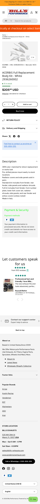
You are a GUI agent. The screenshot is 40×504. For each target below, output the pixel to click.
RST (3, 402)
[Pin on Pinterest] (18, 136)
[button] (36, 12)
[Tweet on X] (10, 136)
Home (4, 35)
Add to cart (27, 104)
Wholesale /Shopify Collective (19, 366)
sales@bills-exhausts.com (13, 450)
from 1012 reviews (19, 270)
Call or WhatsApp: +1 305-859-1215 (18, 461)
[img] (20, 267)
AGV (4, 411)
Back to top (20, 330)
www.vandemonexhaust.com (13, 455)
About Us (11, 359)
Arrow (4, 389)
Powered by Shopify (25, 499)
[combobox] (20, 21)
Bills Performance (12, 499)
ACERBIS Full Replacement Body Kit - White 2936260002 (15, 37)
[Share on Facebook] (14, 136)
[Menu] (3, 12)
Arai (4, 415)
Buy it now (20, 111)
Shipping (5, 94)
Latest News (12, 362)
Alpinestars (7, 406)
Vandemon (6, 398)
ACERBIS (5, 65)
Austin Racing (7, 393)
